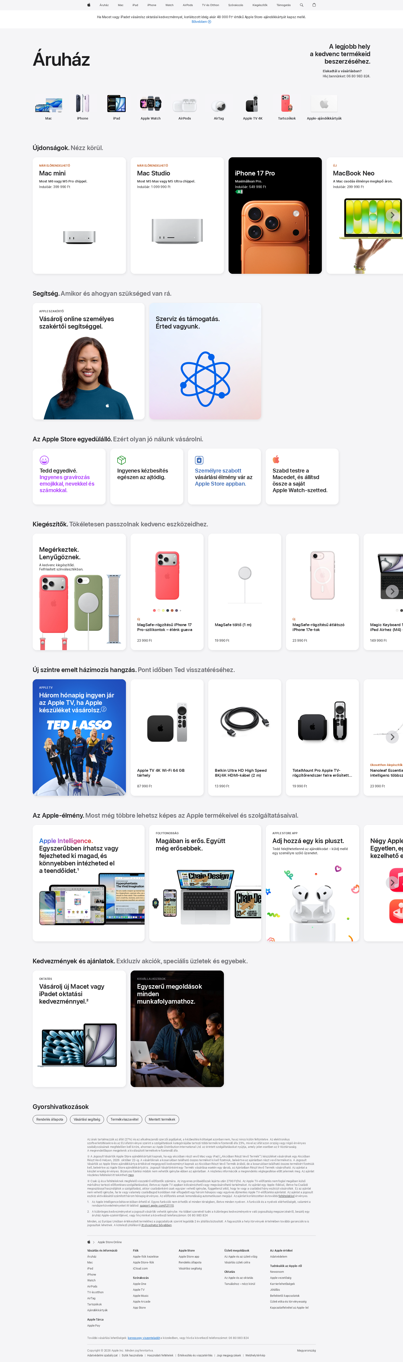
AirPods (184, 118)
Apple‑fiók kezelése (146, 1256)
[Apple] (88, 1242)
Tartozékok (287, 118)
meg (131, 1175)
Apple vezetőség (280, 1278)
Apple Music (141, 1295)
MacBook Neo (354, 173)
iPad (116, 118)
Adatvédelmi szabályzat (102, 1355)
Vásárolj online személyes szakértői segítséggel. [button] (76, 322)
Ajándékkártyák (97, 1310)
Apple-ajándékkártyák (324, 118)
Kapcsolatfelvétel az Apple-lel (289, 1307)
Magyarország (306, 1350)
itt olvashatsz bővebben (156, 1225)
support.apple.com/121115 (157, 1205)
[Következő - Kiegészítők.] (392, 591)
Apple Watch (151, 118)
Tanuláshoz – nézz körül (239, 1284)
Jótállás (275, 1289)
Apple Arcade (141, 1301)
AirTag (219, 118)
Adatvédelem (278, 1256)
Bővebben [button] (201, 22)
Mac (48, 118)
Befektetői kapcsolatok (285, 1295)
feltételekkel (286, 1196)
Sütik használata (132, 1355)
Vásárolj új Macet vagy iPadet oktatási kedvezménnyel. (77, 994)
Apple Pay (93, 1325)
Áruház (91, 1256)
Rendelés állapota (51, 1119)
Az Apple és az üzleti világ (240, 1256)
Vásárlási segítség (89, 1119)
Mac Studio (153, 173)
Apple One (139, 1284)
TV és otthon (95, 1292)
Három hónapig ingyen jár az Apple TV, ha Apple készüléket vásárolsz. (78, 702)
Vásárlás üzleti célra (237, 1262)
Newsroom (277, 1271)
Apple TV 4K (253, 118)
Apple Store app (189, 1256)
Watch (91, 1280)
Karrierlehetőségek (282, 1284)
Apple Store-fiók (143, 1262)
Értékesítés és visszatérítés (195, 1355)
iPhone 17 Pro (255, 173)
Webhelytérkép (255, 1355)
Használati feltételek (160, 1355)
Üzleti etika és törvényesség (288, 1301)
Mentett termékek (164, 1119)
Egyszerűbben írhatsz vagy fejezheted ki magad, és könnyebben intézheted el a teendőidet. (78, 855)
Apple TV (139, 1289)
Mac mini (52, 173)
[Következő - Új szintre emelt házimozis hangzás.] (392, 737)
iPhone (82, 118)
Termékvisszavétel (126, 1119)
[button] (301, 5)
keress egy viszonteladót (144, 1338)
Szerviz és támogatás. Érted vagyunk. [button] (187, 322)
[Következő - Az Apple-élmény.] (392, 882)
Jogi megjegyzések (229, 1355)
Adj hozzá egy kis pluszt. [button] (308, 840)
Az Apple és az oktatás (238, 1278)
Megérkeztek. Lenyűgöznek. (73, 553)
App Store (139, 1307)
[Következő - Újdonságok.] (392, 215)
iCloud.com (140, 1268)
